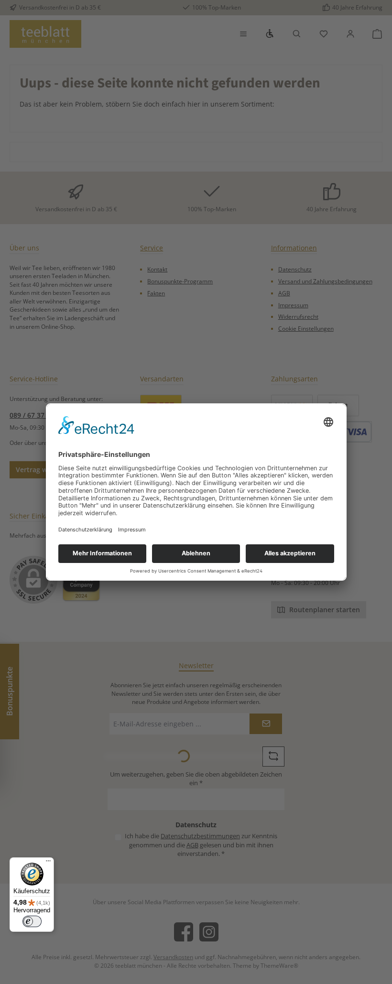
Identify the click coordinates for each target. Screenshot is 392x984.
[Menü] (48, 863)
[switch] (32, 921)
